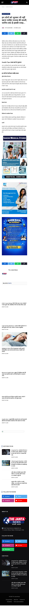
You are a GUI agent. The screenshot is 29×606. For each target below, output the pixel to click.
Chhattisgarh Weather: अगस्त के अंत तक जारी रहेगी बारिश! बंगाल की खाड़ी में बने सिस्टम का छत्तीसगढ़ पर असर (19, 463)
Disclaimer (9, 601)
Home (3, 6)
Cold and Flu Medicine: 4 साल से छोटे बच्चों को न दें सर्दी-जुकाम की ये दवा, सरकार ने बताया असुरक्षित (14, 326)
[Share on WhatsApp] (18, 33)
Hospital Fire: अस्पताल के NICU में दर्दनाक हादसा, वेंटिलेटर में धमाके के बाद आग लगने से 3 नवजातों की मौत (19, 452)
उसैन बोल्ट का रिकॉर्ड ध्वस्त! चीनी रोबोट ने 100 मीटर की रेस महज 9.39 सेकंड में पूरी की (18, 473)
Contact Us (22, 599)
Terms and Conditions (18, 601)
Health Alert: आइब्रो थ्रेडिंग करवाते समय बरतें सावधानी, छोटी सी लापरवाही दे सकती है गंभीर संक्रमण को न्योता (14, 419)
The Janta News (9, 27)
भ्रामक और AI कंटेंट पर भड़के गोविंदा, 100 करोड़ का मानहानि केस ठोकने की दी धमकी (19, 483)
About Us (16, 599)
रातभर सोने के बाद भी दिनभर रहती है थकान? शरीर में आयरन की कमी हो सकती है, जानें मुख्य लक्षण (13, 397)
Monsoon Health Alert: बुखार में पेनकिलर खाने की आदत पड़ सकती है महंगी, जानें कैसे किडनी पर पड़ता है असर (14, 374)
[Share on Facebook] (5, 33)
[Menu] (2, 2)
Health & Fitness (9, 6)
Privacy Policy (9, 599)
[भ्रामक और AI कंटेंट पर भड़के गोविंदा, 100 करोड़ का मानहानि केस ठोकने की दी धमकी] (6, 483)
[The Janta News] (14, 2)
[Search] (27, 2)
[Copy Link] (24, 33)
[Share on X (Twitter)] (11, 33)
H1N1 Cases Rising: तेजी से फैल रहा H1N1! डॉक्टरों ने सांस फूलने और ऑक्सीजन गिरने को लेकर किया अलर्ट (14, 303)
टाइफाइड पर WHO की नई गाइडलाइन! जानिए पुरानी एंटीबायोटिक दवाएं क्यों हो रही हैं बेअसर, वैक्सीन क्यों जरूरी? (13, 350)
